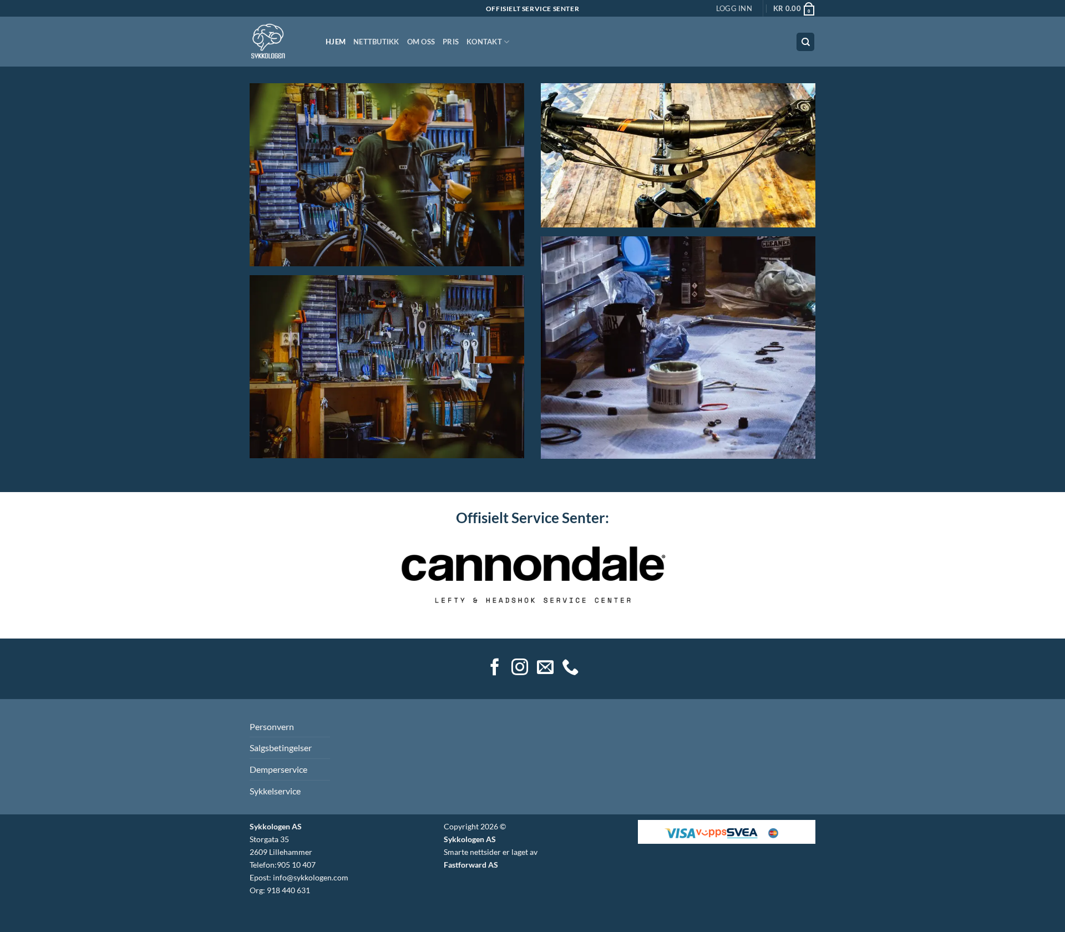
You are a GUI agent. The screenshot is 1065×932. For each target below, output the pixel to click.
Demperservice (278, 769)
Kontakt (484, 41)
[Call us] (570, 668)
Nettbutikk (376, 41)
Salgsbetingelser (281, 747)
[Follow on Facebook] (494, 668)
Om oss (421, 41)
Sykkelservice (275, 791)
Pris (451, 41)
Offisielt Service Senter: (532, 517)
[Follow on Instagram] (519, 668)
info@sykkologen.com (310, 877)
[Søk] (805, 42)
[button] (734, 8)
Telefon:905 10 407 (283, 864)
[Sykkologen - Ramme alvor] (279, 42)
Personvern (272, 726)
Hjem (336, 41)
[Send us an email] (545, 668)
